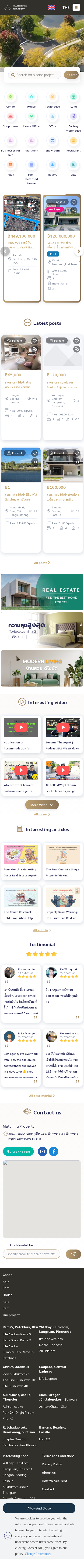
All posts (40, 562)
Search (72, 75)
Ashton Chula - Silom (54, 1406)
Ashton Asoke (13, 1406)
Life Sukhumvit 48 (15, 1386)
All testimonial (40, 1095)
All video (40, 814)
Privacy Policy (52, 1464)
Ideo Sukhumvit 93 (16, 1374)
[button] (77, 43)
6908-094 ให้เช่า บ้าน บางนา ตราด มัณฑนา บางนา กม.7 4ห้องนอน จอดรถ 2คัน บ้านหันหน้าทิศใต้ (19, 384)
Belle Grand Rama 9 (17, 1340)
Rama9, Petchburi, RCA (20, 1327)
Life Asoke (10, 1346)
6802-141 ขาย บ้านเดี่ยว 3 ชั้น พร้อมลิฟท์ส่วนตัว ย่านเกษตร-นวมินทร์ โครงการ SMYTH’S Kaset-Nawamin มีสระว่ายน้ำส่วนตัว (61, 245)
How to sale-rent (54, 1481)
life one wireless (51, 1338)
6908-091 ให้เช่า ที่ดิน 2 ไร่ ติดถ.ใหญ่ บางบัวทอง (21, 497)
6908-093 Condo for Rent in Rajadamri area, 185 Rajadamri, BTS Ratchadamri (62, 384)
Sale (6, 1282)
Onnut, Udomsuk (16, 1366)
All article (40, 930)
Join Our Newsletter (18, 1245)
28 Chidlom (47, 1351)
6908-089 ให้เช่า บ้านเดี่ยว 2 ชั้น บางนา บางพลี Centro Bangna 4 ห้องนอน (63, 497)
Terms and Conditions (58, 1456)
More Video (39, 805)
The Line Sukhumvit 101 (20, 1380)
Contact (48, 1489)
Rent (6, 1288)
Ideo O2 (44, 1439)
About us (49, 1472)
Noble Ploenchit (51, 1344)
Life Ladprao (48, 1378)
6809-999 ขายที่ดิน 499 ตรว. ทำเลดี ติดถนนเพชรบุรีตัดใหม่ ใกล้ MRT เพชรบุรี (22, 245)
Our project (11, 1315)
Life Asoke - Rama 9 (17, 1334)
